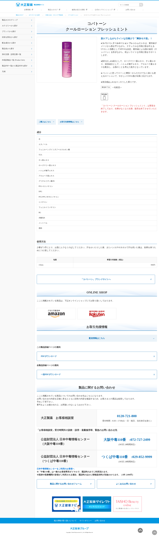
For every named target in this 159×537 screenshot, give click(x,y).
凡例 (3, 71)
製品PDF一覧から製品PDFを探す (15, 66)
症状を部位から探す (10, 37)
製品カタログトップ (10, 20)
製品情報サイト (39, 5)
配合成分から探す (9, 43)
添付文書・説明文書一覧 (11, 54)
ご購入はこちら (45, 122)
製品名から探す (8, 49)
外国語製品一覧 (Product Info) (13, 60)
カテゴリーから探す (10, 26)
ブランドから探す (9, 31)
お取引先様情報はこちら (69, 122)
